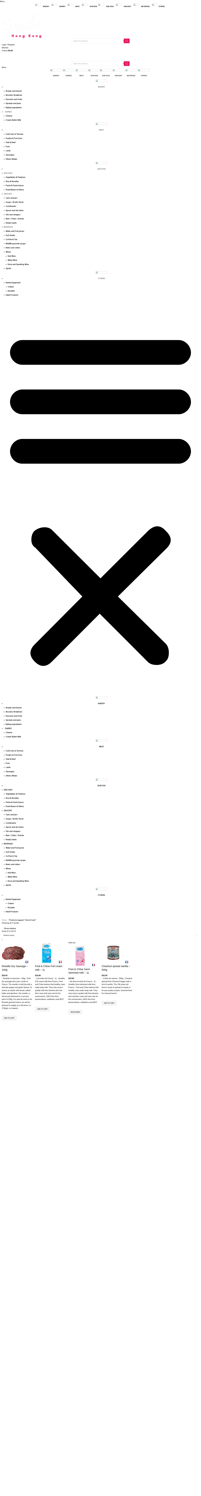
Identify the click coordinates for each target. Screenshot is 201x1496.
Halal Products (12, 295)
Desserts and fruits (14, 99)
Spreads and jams (13, 103)
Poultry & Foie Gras (14, 138)
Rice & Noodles (12, 181)
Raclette (11, 291)
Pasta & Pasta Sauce (14, 185)
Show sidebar (10, 928)
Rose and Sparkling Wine (18, 264)
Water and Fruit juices (15, 231)
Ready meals (11, 223)
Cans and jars (11, 198)
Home (4, 920)
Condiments (11, 206)
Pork (8, 146)
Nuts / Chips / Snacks (15, 219)
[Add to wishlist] (5, 1013)
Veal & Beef (11, 142)
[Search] (127, 41)
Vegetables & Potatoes (15, 177)
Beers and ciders (13, 248)
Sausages (10, 155)
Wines (8, 252)
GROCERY (8, 194)
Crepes (11, 287)
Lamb (8, 151)
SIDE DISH (8, 173)
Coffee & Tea (11, 239)
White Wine (12, 260)
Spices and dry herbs (15, 210)
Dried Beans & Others (15, 190)
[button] (100, 497)
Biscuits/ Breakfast (14, 95)
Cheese (9, 116)
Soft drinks (10, 235)
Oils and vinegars (13, 215)
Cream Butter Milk (13, 120)
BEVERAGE (8, 227)
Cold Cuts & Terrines (14, 134)
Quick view (5, 1023)
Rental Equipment (13, 283)
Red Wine (12, 256)
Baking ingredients (14, 107)
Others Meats (11, 159)
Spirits (8, 268)
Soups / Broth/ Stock (14, 202)
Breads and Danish (14, 91)
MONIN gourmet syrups (16, 244)
